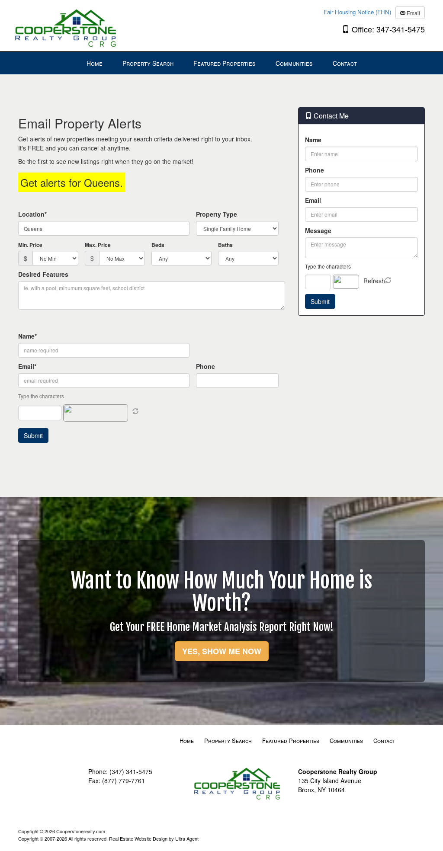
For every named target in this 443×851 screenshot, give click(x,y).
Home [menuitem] (95, 63)
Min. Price (30, 245)
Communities (346, 740)
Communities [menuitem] (294, 63)
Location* (32, 214)
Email (412, 12)
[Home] (68, 24)
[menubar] (221, 63)
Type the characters (328, 266)
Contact (384, 740)
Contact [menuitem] (345, 63)
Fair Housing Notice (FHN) (357, 12)
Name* (27, 336)
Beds (157, 245)
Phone (205, 366)
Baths (225, 245)
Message (318, 230)
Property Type (216, 214)
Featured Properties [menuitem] (224, 63)
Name (313, 139)
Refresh (374, 280)
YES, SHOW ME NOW (221, 651)
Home (187, 740)
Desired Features (43, 274)
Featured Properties (290, 740)
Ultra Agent (187, 838)
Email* (27, 366)
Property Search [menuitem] (147, 63)
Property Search (228, 740)
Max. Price (98, 245)
